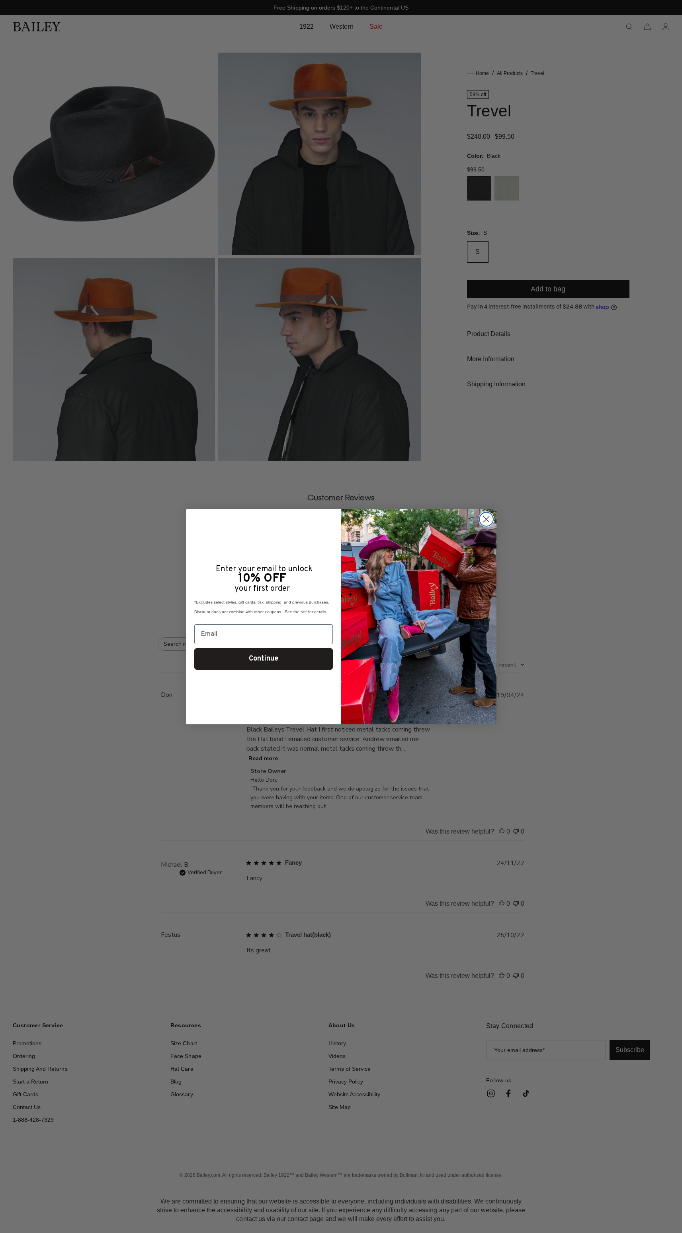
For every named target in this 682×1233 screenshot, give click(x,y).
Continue (263, 658)
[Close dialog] (486, 519)
